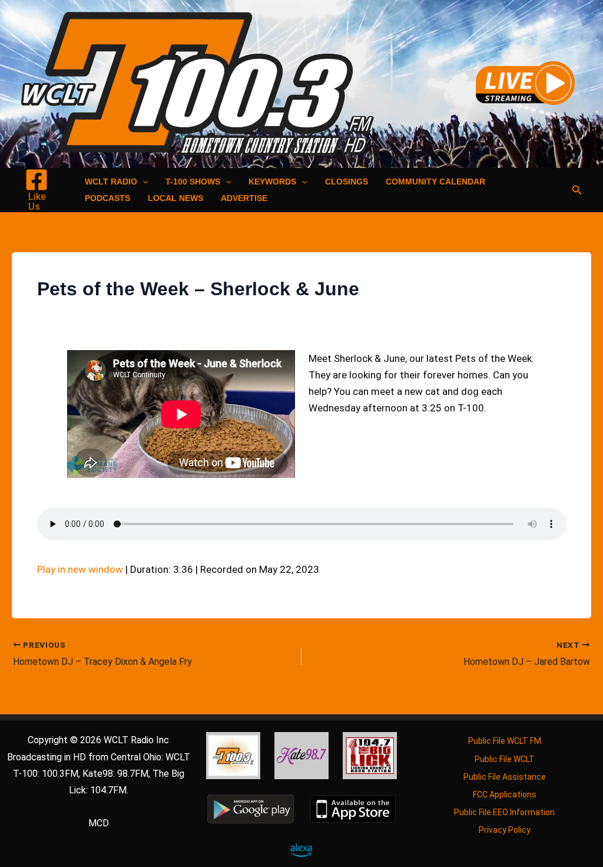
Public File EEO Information (504, 812)
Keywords (272, 181)
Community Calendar (435, 181)
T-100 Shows (192, 181)
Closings (346, 181)
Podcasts (107, 198)
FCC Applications (504, 794)
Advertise (244, 198)
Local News (175, 198)
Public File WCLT (505, 759)
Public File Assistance (504, 777)
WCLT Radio (111, 181)
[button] (142, 181)
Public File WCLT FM (504, 741)
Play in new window (80, 569)
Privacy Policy (505, 830)
